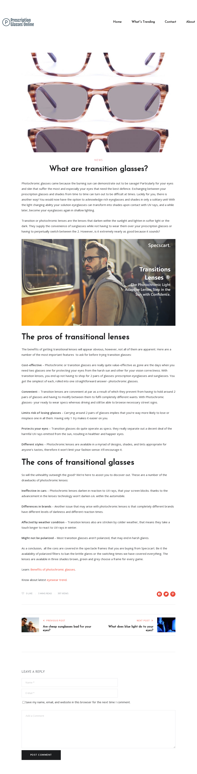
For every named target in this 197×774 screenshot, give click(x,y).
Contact (170, 21)
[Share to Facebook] (159, 594)
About (190, 21)
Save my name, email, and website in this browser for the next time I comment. (77, 702)
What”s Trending (143, 21)
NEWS (98, 160)
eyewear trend (57, 580)
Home (117, 21)
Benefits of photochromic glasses (52, 569)
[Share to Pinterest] (172, 594)
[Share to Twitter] (166, 594)
